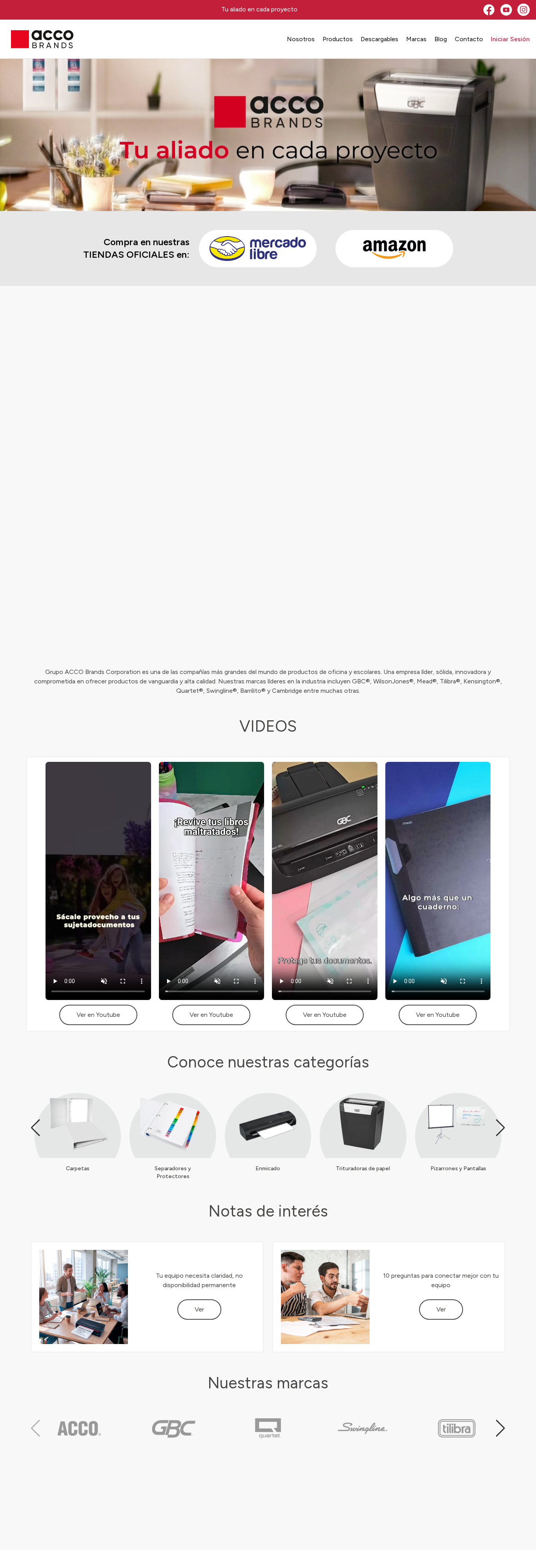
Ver (199, 1309)
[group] (77, 1133)
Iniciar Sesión (510, 39)
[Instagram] (523, 10)
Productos (338, 39)
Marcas (416, 39)
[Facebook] (489, 10)
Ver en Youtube (98, 1014)
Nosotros (301, 39)
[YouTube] (506, 10)
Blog (440, 39)
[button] (35, 1128)
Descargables (379, 39)
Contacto (469, 39)
